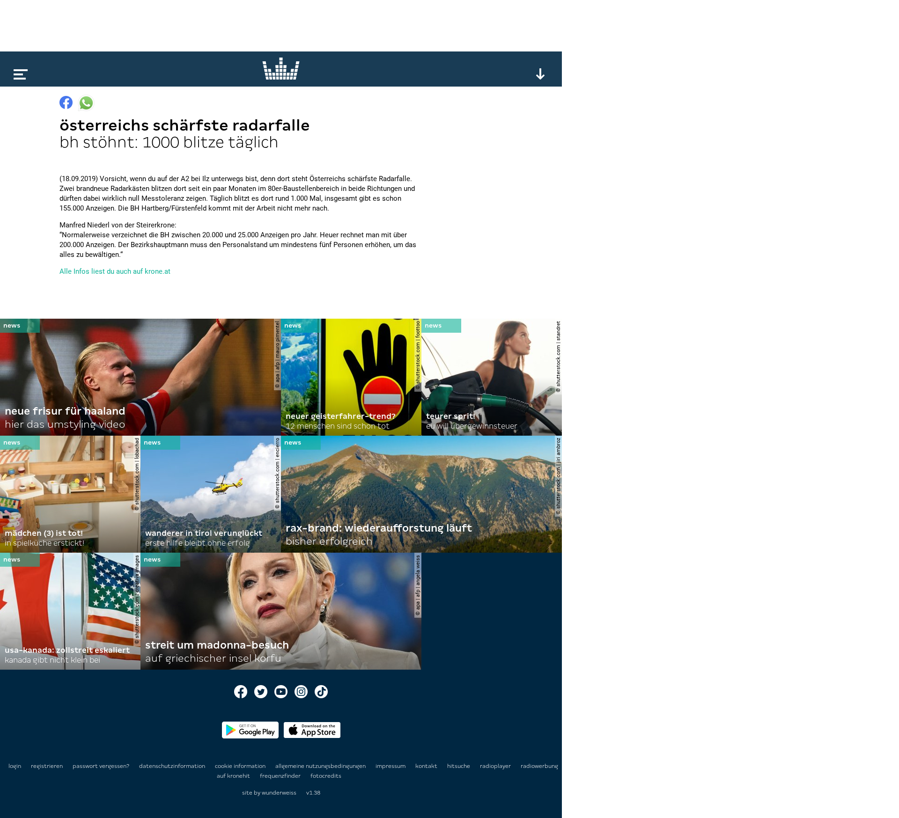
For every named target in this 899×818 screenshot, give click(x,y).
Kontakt (427, 766)
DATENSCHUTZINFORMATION (172, 766)
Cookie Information (241, 766)
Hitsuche (459, 766)
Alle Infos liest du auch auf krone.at (114, 271)
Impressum (391, 766)
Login (14, 766)
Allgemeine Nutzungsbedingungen (321, 766)
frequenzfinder (281, 776)
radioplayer (496, 766)
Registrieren (47, 766)
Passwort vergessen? (101, 766)
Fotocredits (325, 776)
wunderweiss (279, 792)
